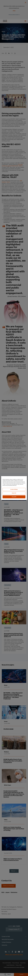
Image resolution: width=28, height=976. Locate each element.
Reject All (14, 493)
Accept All (14, 496)
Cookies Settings (14, 489)
